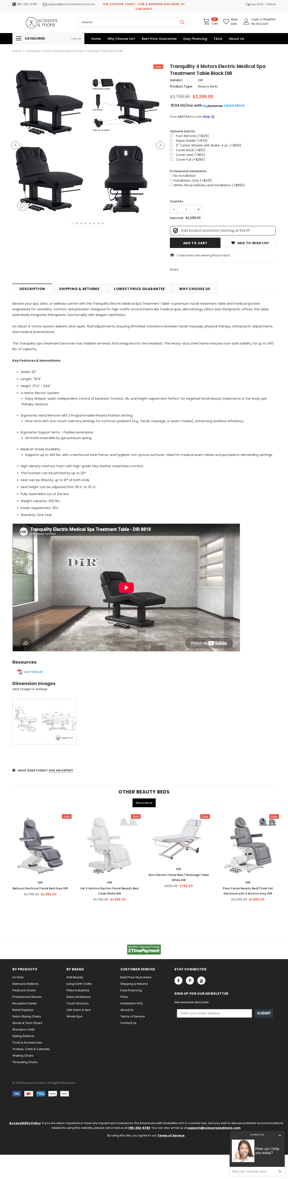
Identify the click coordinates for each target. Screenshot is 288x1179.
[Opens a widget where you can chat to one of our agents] (257, 1153)
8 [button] (103, 223)
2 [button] (77, 223)
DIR (200, 80)
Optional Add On (182, 131)
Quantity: (177, 201)
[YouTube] (201, 980)
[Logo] (41, 22)
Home (16, 51)
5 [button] (90, 223)
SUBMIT (264, 1013)
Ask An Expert (61, 770)
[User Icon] (246, 22)
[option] (49, 141)
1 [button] (73, 223)
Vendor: (176, 80)
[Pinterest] (190, 980)
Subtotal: (177, 218)
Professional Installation (188, 171)
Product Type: (181, 86)
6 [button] (94, 223)
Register (269, 19)
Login (255, 19)
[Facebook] (178, 980)
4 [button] (86, 223)
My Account (259, 24)
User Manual (33, 672)
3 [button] (81, 223)
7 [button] (98, 223)
